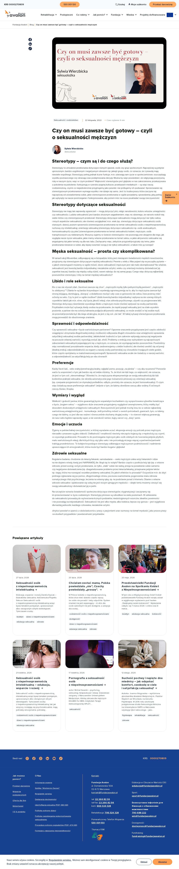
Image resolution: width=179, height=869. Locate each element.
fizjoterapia (127, 715)
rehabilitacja (140, 715)
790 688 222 (139, 812)
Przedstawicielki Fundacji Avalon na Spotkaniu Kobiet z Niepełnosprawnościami (140, 586)
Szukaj (121, 4)
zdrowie (40, 622)
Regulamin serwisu (43, 794)
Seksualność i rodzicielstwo (66, 120)
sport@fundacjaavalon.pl (145, 796)
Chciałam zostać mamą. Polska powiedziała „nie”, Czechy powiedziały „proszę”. (89, 586)
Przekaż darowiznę (21, 786)
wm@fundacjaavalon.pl (144, 816)
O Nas (38, 775)
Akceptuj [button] (162, 862)
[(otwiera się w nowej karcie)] (30, 39)
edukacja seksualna (25, 622)
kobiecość (156, 614)
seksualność (74, 709)
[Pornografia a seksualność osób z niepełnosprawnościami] (89, 654)
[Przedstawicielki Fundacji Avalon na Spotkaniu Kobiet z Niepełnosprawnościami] (142, 559)
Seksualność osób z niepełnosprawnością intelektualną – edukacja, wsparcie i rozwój (33, 683)
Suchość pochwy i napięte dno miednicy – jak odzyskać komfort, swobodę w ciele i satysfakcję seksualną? (142, 683)
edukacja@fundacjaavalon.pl (147, 785)
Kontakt (95, 775)
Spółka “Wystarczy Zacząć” (47, 788)
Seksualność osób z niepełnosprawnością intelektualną (31, 586)
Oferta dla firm (19, 800)
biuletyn (20, 617)
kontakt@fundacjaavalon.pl (104, 792)
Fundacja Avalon (20, 25)
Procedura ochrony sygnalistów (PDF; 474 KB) (56, 825)
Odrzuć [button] (144, 862)
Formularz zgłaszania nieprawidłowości (52, 831)
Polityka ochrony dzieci (45, 810)
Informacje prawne (43, 782)
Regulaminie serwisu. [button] (60, 860)
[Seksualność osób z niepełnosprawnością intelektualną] (37, 559)
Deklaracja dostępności (45, 799)
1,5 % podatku (19, 812)
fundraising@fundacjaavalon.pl (148, 836)
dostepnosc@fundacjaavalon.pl (148, 826)
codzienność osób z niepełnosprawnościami (89, 614)
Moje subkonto (138, 4)
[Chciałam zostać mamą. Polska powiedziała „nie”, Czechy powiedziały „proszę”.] (89, 559)
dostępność (74, 619)
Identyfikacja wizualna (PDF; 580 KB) (51, 805)
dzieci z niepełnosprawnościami (40, 617)
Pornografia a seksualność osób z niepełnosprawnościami (86, 681)
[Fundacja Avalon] (15, 13)
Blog (32, 25)
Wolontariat (18, 806)
